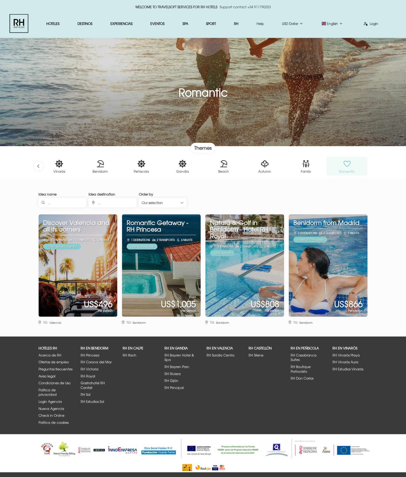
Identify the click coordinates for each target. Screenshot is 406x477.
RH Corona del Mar (96, 362)
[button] (38, 166)
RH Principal (174, 387)
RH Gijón (171, 380)
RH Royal (88, 376)
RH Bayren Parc (176, 367)
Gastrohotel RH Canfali (93, 385)
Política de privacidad (48, 392)
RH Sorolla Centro (220, 355)
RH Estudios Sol (92, 401)
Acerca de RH (50, 355)
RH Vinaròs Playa (346, 355)
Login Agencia (50, 401)
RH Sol (85, 394)
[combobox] (112, 202)
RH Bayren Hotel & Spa (179, 357)
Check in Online (51, 415)
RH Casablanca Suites (303, 357)
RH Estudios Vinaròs (347, 369)
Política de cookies (54, 422)
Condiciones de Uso (54, 383)
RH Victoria (89, 369)
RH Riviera (172, 374)
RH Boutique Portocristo (301, 369)
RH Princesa (90, 355)
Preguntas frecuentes (55, 369)
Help (260, 23)
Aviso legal (47, 376)
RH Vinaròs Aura (345, 362)
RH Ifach (129, 355)
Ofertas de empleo (54, 362)
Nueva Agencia (51, 408)
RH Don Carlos (302, 378)
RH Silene (256, 355)
